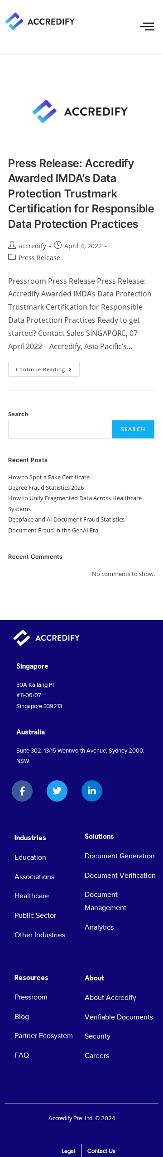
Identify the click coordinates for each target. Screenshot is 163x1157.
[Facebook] (22, 791)
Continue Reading (48, 367)
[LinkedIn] (92, 791)
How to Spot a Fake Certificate (49, 477)
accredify (32, 245)
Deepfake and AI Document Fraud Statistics (66, 519)
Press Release (39, 257)
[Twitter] (57, 791)
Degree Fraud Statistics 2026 (46, 487)
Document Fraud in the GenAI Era (53, 530)
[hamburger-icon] (146, 27)
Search (18, 414)
